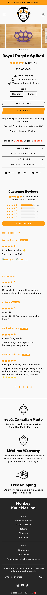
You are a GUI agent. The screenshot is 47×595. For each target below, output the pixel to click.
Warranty (23, 537)
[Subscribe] (40, 577)
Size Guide (23, 148)
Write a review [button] (23, 223)
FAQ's (23, 545)
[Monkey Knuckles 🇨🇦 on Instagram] (18, 585)
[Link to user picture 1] (8, 264)
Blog (23, 516)
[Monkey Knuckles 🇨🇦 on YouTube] (22, 585)
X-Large (30, 94)
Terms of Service (23, 520)
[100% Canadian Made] (23, 409)
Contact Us (23, 555)
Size (23, 89)
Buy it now (23, 111)
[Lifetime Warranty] (23, 441)
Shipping (23, 533)
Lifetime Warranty (23, 154)
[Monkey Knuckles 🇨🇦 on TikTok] (27, 585)
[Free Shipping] (23, 475)
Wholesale (23, 550)
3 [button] (24, 387)
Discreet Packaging (23, 165)
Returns (23, 529)
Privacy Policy (23, 525)
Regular (16, 94)
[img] (9, 246)
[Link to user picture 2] (22, 264)
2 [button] (20, 387)
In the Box (23, 159)
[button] (17, 63)
